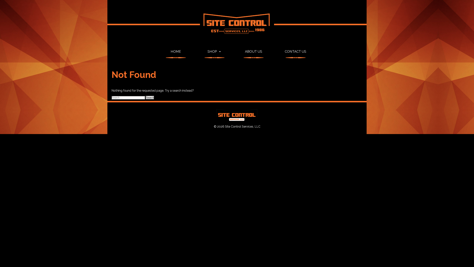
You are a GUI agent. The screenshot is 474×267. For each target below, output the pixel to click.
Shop (212, 51)
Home (176, 51)
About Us (253, 51)
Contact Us (295, 51)
